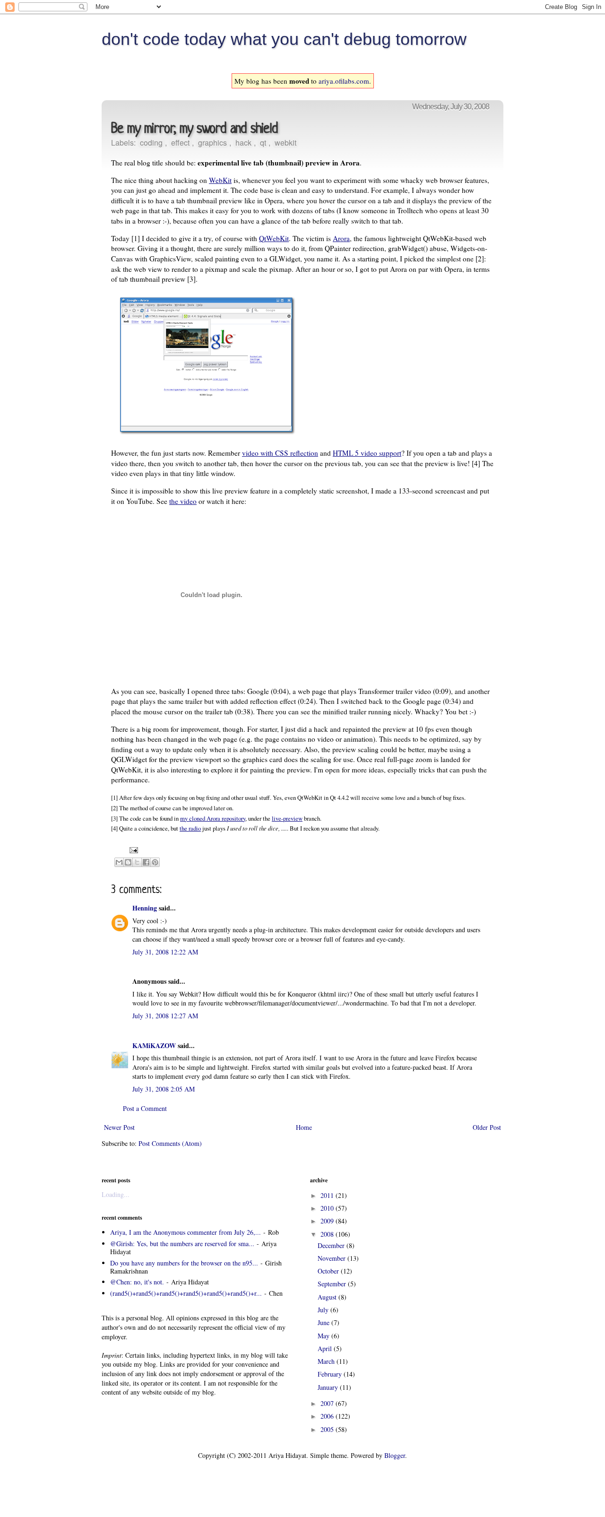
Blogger (394, 1455)
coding (151, 142)
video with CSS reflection (280, 453)
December (332, 1245)
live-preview (287, 818)
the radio (190, 828)
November (332, 1258)
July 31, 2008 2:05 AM (163, 1088)
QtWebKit (274, 238)
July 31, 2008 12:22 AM (165, 951)
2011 (328, 1195)
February (331, 1374)
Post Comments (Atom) (170, 1143)
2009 (328, 1220)
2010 (328, 1208)
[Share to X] (137, 862)
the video (183, 501)
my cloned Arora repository (212, 818)
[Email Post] (132, 850)
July (324, 1309)
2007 (328, 1403)
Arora (341, 238)
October (329, 1270)
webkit (285, 142)
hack (243, 142)
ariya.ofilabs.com (344, 81)
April (326, 1348)
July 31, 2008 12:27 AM (165, 1015)
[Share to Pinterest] (155, 862)
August (328, 1296)
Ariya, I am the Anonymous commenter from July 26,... (185, 1232)
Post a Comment (145, 1108)
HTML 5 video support (367, 453)
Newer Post (119, 1127)
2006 (328, 1416)
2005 (328, 1429)
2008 (328, 1234)
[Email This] (119, 862)
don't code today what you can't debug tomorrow (284, 39)
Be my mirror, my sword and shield (194, 129)
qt (263, 142)
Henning (144, 908)
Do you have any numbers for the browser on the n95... (184, 1262)
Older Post (487, 1127)
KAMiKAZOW (154, 1045)
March (327, 1361)
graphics (212, 142)
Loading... (116, 1194)
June (324, 1322)
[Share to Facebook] (146, 862)
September (333, 1283)
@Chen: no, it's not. (137, 1281)
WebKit (220, 180)
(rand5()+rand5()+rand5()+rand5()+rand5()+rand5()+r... (186, 1293)
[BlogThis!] (128, 862)
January (329, 1387)
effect (180, 142)
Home (304, 1127)
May (324, 1335)
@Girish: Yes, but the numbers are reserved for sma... (182, 1243)
